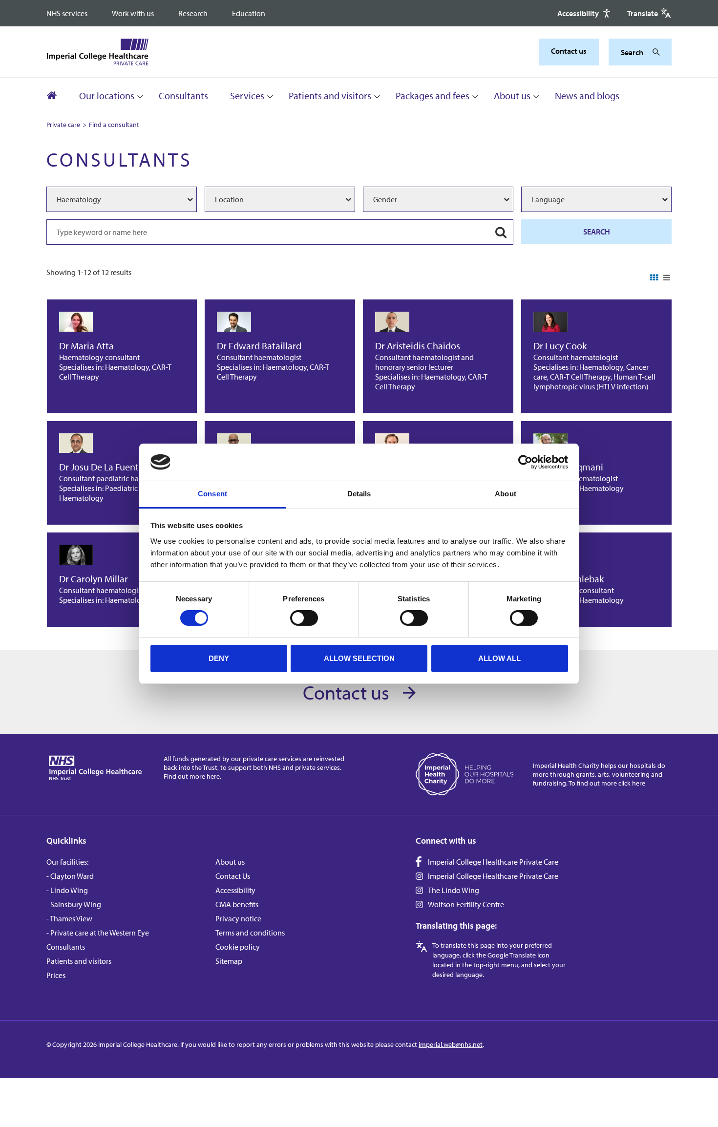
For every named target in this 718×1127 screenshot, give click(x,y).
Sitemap (228, 961)
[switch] (304, 618)
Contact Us (232, 876)
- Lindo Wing (67, 890)
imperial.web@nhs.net (451, 1044)
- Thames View (69, 918)
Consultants (183, 95)
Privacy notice (238, 918)
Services (247, 95)
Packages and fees (432, 95)
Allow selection (359, 658)
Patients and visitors (330, 95)
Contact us (569, 51)
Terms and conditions (250, 932)
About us (512, 95)
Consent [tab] (212, 493)
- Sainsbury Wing (73, 904)
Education (248, 13)
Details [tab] (359, 493)
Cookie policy (237, 947)
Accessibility (235, 890)
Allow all (499, 658)
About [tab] (505, 493)
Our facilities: (67, 862)
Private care (63, 124)
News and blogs (587, 95)
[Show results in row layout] (666, 278)
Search (596, 231)
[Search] (653, 52)
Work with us (133, 13)
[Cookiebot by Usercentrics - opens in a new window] (525, 462)
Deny (219, 658)
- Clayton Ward (70, 876)
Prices (55, 975)
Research (193, 13)
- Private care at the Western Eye (97, 932)
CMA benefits (236, 904)
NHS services (66, 13)
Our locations (106, 95)
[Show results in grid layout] (654, 278)
